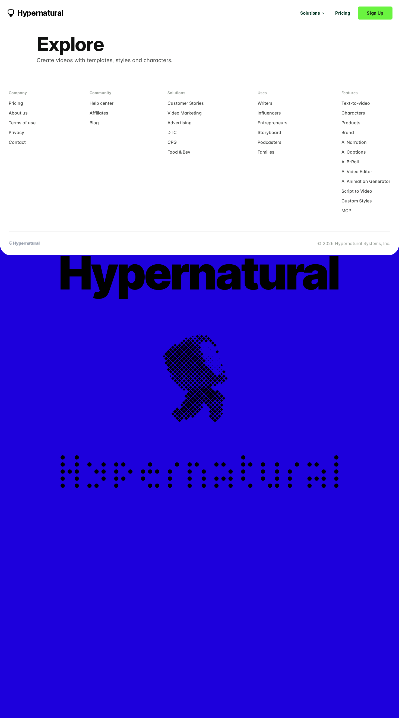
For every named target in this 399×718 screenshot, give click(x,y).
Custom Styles (356, 201)
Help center (101, 103)
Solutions (310, 13)
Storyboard (269, 132)
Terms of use (22, 122)
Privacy (16, 132)
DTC (172, 132)
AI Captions (353, 152)
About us (18, 113)
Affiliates (99, 113)
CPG (172, 142)
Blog (94, 122)
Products (350, 122)
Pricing (342, 13)
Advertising (179, 122)
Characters (353, 113)
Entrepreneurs (272, 122)
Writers (265, 103)
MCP (346, 210)
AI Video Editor (356, 171)
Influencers (269, 113)
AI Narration (354, 142)
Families (266, 152)
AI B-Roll (350, 161)
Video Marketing (184, 113)
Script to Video (356, 191)
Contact (17, 142)
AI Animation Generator (365, 181)
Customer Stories (185, 103)
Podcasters (269, 142)
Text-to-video (355, 103)
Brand (347, 132)
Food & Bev (178, 152)
